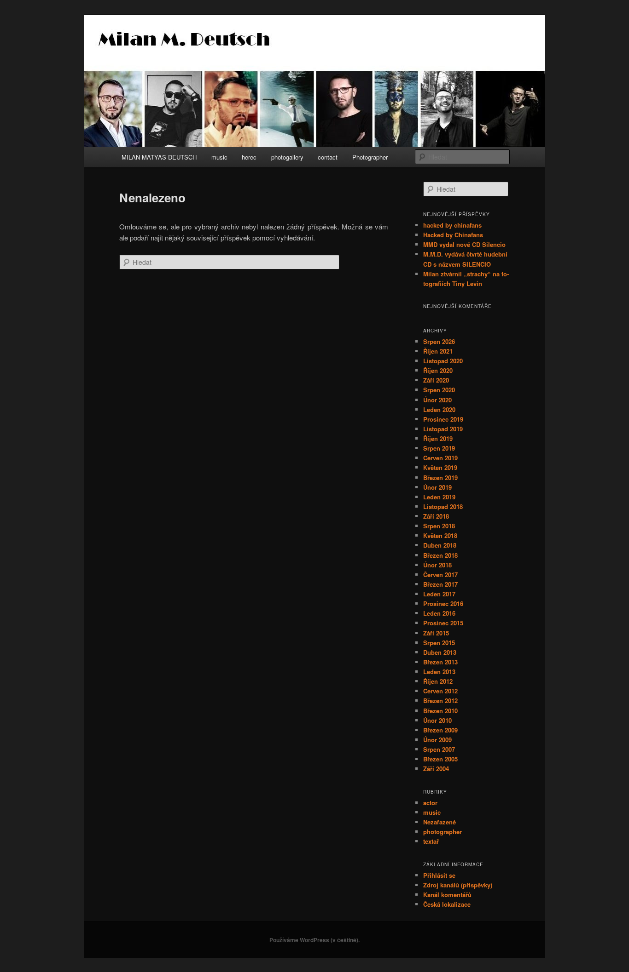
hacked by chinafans (452, 225)
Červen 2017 (440, 574)
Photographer (370, 157)
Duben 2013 (439, 652)
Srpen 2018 (439, 525)
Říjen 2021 (438, 351)
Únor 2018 (437, 564)
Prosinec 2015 (443, 622)
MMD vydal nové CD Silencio (464, 244)
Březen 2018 (440, 555)
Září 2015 (436, 633)
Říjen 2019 (438, 438)
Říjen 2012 (438, 681)
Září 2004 (436, 768)
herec (249, 157)
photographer (442, 831)
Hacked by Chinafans (453, 234)
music (219, 157)
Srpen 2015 (439, 642)
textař (431, 841)
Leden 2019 (439, 496)
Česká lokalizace (447, 904)
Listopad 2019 (443, 428)
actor (430, 802)
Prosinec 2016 (443, 603)
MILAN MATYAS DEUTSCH (159, 157)
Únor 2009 (437, 739)
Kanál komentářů (447, 894)
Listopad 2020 (443, 360)
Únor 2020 (437, 399)
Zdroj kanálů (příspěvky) (457, 885)
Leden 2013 (439, 671)
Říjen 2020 (438, 370)
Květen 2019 (440, 467)
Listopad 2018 (443, 506)
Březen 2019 (440, 477)
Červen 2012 (440, 690)
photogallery (287, 157)
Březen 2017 (440, 584)
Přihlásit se (439, 875)
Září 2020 (436, 380)
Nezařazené (439, 822)
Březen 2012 (440, 700)
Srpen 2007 (439, 749)
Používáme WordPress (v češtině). (314, 940)
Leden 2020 (439, 409)
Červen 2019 (440, 457)
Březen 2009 (440, 730)
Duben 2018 (439, 545)
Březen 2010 (440, 710)
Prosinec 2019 (443, 419)
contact (328, 157)
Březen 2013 (440, 662)
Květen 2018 (440, 535)
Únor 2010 (437, 720)
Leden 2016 (439, 613)
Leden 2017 (439, 593)
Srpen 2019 (439, 448)
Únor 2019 (437, 487)
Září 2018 (436, 516)
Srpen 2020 (439, 389)
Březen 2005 (440, 759)
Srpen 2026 (439, 341)
